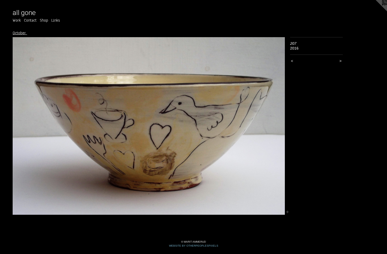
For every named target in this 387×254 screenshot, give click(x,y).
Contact (30, 20)
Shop (44, 20)
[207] (149, 126)
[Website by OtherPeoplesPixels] (376, 10)
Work (17, 20)
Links (55, 20)
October (20, 33)
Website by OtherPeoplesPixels (193, 245)
